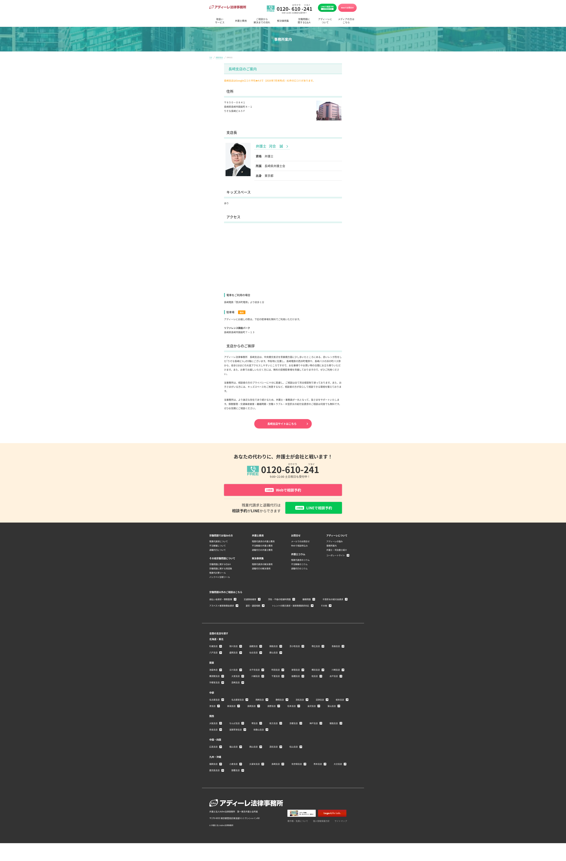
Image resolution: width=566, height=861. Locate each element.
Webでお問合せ (347, 7)
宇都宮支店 (214, 682)
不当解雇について (217, 545)
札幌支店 (213, 646)
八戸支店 (213, 652)
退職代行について (217, 549)
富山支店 (332, 705)
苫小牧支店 (294, 646)
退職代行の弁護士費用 (262, 549)
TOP (210, 57)
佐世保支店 (297, 763)
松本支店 (291, 705)
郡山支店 (273, 652)
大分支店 (338, 763)
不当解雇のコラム (299, 564)
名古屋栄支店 (237, 699)
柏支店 (315, 676)
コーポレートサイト (335, 555)
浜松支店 (300, 699)
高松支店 (273, 746)
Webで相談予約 (283, 489)
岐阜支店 (340, 699)
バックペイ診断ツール (219, 576)
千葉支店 (276, 676)
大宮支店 (235, 676)
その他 (324, 605)
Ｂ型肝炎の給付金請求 (333, 599)
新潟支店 (231, 705)
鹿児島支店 (214, 770)
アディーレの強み (334, 541)
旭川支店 (233, 646)
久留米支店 (254, 763)
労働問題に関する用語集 (220, 568)
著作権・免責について (297, 820)
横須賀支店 (214, 676)
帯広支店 (316, 646)
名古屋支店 (214, 699)
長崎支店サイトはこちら (282, 424)
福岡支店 (213, 763)
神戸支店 (314, 723)
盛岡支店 (233, 652)
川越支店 (255, 676)
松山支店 (293, 746)
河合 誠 (270, 146)
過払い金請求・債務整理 (220, 599)
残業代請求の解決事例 (262, 564)
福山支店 (233, 746)
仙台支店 (253, 652)
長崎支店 (276, 763)
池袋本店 (213, 669)
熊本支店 (318, 763)
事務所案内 (219, 57)
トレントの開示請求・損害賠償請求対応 (290, 605)
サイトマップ (341, 820)
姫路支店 (334, 723)
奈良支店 (213, 729)
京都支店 (293, 723)
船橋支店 (296, 676)
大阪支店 (213, 723)
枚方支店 (273, 723)
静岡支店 (280, 699)
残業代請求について (218, 541)
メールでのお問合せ (300, 541)
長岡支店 (251, 705)
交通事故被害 (250, 599)
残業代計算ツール (217, 572)
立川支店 (233, 669)
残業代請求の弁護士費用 (263, 541)
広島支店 (213, 746)
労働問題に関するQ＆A (220, 564)
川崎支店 (336, 669)
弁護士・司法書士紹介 (336, 549)
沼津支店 (320, 699)
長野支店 (271, 705)
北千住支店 (254, 669)
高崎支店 (235, 682)
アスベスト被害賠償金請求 (221, 605)
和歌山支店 (259, 729)
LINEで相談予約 (327, 7)
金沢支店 (311, 705)
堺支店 (254, 723)
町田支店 (276, 669)
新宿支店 (296, 669)
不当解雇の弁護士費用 (262, 545)
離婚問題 (306, 599)
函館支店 (253, 646)
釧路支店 (273, 646)
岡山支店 (253, 746)
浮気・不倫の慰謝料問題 (279, 599)
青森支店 (336, 646)
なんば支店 (234, 723)
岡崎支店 (260, 699)
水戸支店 (334, 676)
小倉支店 (233, 763)
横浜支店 (316, 669)
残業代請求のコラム (300, 559)
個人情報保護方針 (321, 820)
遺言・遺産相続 (253, 605)
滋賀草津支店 (235, 729)
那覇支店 (235, 770)
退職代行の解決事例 (261, 568)
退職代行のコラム (299, 568)
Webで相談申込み (299, 545)
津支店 (212, 705)
